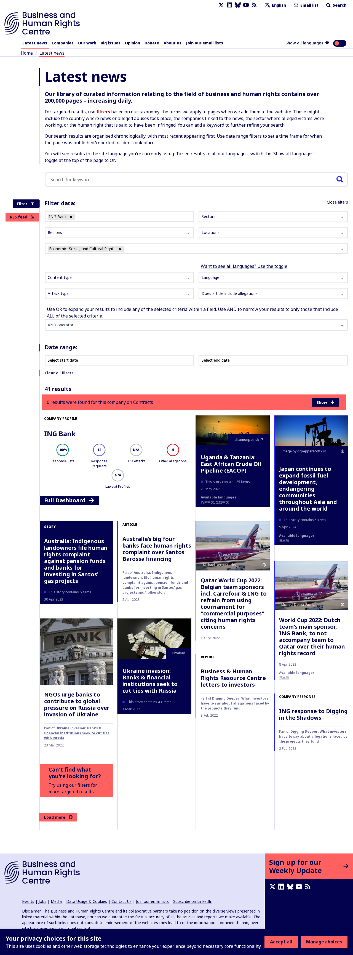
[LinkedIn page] (229, 5)
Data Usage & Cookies (86, 901)
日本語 (284, 540)
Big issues (111, 43)
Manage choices (324, 942)
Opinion (132, 43)
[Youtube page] (246, 5)
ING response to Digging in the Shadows (313, 714)
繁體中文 (222, 502)
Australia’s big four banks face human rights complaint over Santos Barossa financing (156, 548)
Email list (309, 5)
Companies (63, 43)
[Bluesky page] (237, 5)
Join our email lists (204, 43)
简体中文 (207, 502)
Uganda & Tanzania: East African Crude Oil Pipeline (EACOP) (231, 464)
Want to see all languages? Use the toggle (244, 266)
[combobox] (119, 277)
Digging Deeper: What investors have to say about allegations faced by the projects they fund (235, 703)
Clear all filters (59, 372)
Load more (54, 817)
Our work (87, 43)
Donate (152, 43)
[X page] (221, 5)
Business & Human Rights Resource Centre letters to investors (233, 678)
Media (56, 901)
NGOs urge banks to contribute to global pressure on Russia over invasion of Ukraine (76, 704)
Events (28, 901)
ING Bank (60, 433)
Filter (22, 203)
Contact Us (121, 901)
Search (339, 5)
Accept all (281, 942)
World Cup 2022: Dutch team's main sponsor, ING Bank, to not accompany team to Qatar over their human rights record (312, 636)
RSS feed (18, 217)
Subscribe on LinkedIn (192, 901)
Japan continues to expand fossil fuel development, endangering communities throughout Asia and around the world (308, 488)
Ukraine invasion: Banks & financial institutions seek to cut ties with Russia (76, 733)
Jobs (42, 901)
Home (27, 53)
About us (172, 43)
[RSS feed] (254, 5)
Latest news (34, 43)
